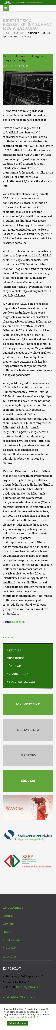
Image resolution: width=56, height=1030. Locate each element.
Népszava (18, 621)
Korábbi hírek (17, 674)
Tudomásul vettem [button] (17, 1023)
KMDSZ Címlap (13, 907)
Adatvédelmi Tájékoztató (19, 997)
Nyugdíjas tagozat (21, 681)
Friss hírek (18, 33)
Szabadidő (9, 948)
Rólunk (8, 915)
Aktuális (14, 650)
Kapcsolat (9, 956)
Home (6, 33)
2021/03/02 (11, 65)
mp (22, 65)
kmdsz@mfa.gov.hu (29, 987)
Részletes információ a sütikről (21, 1017)
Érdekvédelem (12, 940)
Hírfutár (14, 666)
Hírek (7, 932)
